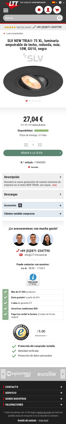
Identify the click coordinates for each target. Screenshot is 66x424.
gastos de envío (38, 125)
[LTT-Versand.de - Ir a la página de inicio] (12, 5)
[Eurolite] (47, 374)
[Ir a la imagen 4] (36, 100)
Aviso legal (43, 420)
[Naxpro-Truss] (18, 374)
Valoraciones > (41, 335)
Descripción (11, 177)
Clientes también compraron (19, 213)
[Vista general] (4, 34)
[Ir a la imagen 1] (27, 100)
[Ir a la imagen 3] (33, 100)
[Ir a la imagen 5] (39, 100)
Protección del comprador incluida (36, 346)
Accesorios (12, 205)
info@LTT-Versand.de (36, 254)
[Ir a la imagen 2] (30, 100)
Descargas (10, 194)
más (54, 185)
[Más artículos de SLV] (33, 57)
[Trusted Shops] (21, 332)
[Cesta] (57, 10)
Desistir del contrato (27, 420)
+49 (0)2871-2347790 (49, 27)
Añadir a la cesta (32, 152)
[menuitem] (50, 3)
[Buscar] (59, 18)
